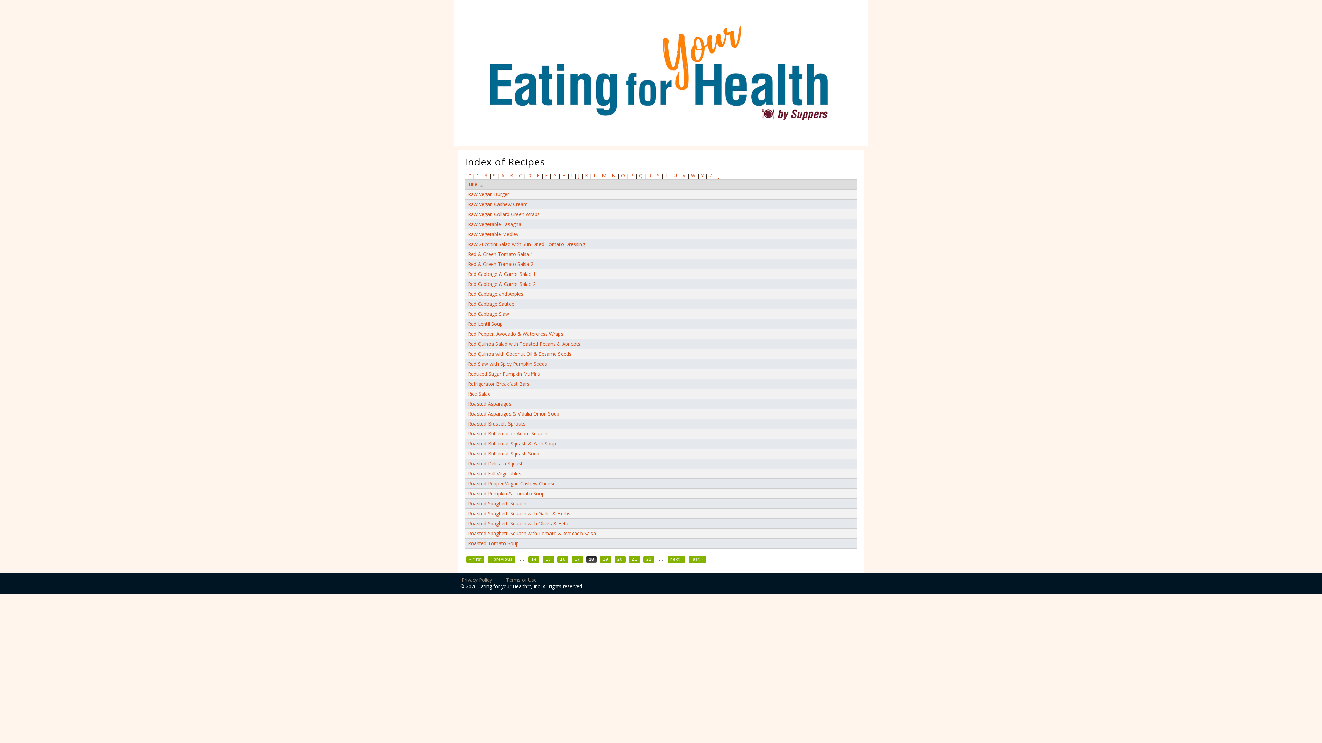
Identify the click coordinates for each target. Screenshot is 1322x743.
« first (475, 559)
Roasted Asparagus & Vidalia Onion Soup (513, 413)
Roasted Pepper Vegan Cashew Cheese (512, 483)
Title (473, 184)
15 (548, 559)
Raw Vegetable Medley (493, 234)
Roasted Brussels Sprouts (496, 423)
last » (698, 559)
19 (605, 559)
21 (634, 559)
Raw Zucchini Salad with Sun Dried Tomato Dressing (526, 244)
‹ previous (502, 559)
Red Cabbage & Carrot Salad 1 (502, 274)
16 (563, 559)
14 (534, 559)
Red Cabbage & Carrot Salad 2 (502, 284)
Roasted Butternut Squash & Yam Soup (512, 443)
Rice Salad (479, 393)
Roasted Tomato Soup (493, 543)
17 (577, 559)
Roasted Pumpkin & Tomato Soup (506, 493)
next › (676, 559)
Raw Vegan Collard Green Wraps (504, 214)
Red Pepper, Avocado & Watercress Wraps (515, 334)
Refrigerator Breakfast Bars (498, 383)
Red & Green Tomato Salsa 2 (500, 264)
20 (620, 559)
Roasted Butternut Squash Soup (503, 453)
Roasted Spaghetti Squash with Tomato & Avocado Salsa (532, 533)
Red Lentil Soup (485, 324)
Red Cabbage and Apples (495, 294)
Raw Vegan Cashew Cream (498, 204)
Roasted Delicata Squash (496, 463)
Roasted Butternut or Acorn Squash (507, 433)
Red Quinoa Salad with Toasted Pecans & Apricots (524, 344)
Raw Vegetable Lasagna (494, 224)
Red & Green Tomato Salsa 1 (500, 254)
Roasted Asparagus (489, 403)
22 (649, 559)
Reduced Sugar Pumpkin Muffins (504, 373)
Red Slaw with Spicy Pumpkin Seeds (507, 363)
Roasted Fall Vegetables (494, 473)
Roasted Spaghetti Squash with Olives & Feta (518, 523)
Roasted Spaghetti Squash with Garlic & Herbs (519, 513)
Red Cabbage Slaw (488, 314)
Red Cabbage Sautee (491, 304)
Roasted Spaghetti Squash (497, 503)
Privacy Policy (477, 580)
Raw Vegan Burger (488, 194)
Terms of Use (521, 580)
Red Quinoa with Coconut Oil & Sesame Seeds (519, 354)
